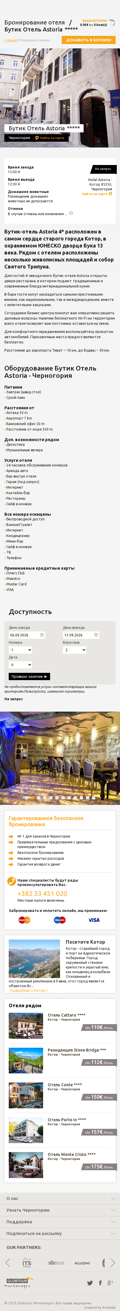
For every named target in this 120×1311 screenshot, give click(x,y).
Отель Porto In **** (67, 1119)
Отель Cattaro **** (66, 1015)
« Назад (10, 40)
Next (112, 1262)
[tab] (60, 1199)
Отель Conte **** (65, 1084)
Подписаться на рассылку (34, 1233)
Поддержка (19, 1221)
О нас (12, 1198)
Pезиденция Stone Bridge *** (77, 1050)
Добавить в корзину (88, 40)
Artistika (109, 1307)
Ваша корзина (94, 20)
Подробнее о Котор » (28, 990)
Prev (7, 1262)
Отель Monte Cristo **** (72, 1154)
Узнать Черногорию (28, 1210)
